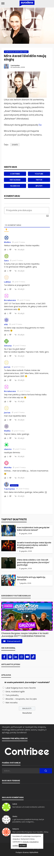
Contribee (15, 173)
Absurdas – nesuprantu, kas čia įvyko (21, 699)
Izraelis (15, 144)
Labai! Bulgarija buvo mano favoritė (21, 688)
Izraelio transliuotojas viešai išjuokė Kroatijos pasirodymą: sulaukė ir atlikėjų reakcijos (34, 545)
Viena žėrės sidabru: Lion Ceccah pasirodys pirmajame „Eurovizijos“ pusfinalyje (33, 562)
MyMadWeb (33, 852)
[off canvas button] (2, 3)
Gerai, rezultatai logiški (15, 691)
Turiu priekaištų (12, 695)
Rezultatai (27, 713)
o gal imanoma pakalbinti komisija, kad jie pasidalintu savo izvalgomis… (28, 820)
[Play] (27, 616)
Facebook (15, 186)
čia (40, 124)
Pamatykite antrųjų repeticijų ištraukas (31, 578)
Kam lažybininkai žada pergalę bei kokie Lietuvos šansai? (33, 528)
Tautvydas (15, 65)
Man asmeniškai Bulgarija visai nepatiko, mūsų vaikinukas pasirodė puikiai (30, 833)
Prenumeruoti (13, 641)
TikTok (39, 180)
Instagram (15, 180)
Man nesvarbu (12, 702)
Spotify (39, 186)
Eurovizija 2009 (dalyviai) (16, 52)
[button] (27, 634)
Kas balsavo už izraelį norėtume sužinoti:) (28, 807)
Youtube (39, 173)
